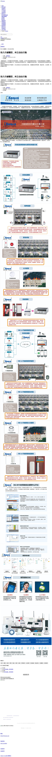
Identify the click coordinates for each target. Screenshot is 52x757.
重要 (10, 663)
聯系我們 (4, 25)
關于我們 (4, 7)
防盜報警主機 (5, 15)
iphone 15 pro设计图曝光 (6, 755)
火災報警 (27, 663)
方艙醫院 (41, 663)
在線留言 (4, 28)
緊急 (13, 663)
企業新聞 (4, 23)
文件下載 (4, 29)
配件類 (3, 19)
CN (1, 36)
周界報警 (23, 663)
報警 (16, 663)
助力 (2, 663)
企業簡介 (4, 8)
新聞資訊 (4, 21)
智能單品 (4, 20)
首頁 (3, 5)
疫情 (7, 663)
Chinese (6, 31)
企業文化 (4, 9)
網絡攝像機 (4, 16)
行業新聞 (4, 24)
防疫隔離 (32, 663)
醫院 (5, 663)
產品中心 (4, 13)
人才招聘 (4, 11)
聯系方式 (4, 27)
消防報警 (46, 663)
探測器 (3, 17)
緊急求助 (36, 663)
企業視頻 (4, 12)
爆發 (19, 663)
